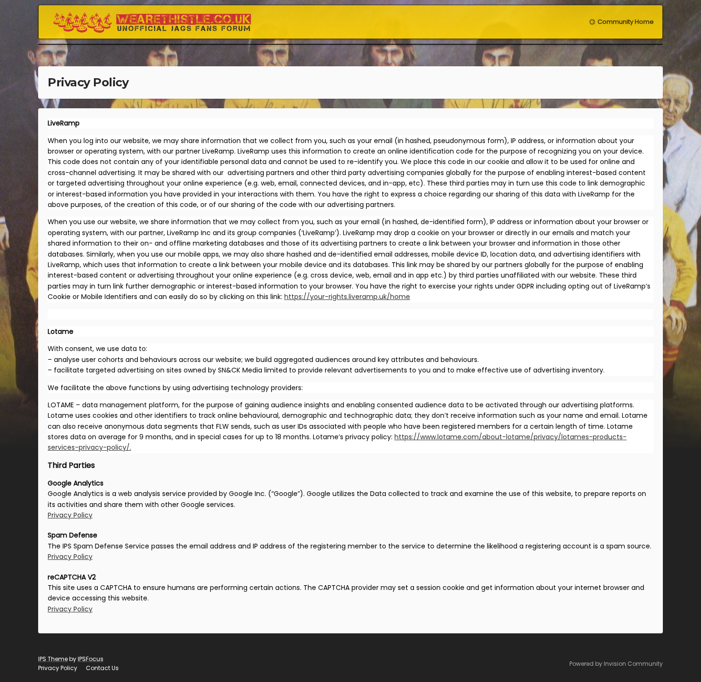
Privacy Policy (70, 515)
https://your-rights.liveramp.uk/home (347, 296)
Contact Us (102, 668)
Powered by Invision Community (616, 664)
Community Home (626, 21)
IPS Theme (53, 659)
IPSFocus (90, 659)
